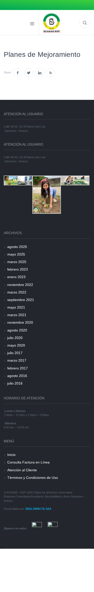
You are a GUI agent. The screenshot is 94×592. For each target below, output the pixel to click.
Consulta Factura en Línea (28, 462)
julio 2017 (15, 353)
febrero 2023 (17, 269)
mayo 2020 (16, 345)
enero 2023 (16, 277)
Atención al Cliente (22, 470)
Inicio (11, 455)
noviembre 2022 (20, 285)
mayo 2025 (16, 254)
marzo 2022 (16, 292)
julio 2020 (15, 338)
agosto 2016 (17, 376)
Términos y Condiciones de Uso (32, 478)
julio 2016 (15, 383)
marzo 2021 (16, 315)
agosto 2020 (17, 330)
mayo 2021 (16, 307)
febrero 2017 (17, 368)
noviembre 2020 (20, 322)
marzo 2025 (16, 262)
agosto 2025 (17, 247)
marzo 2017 (16, 360)
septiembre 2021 (20, 300)
